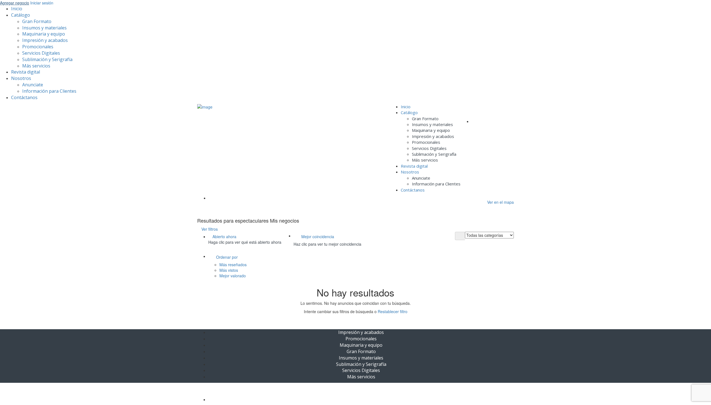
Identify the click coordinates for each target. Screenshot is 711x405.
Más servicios (36, 66)
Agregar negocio (14, 3)
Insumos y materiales (44, 28)
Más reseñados (233, 264)
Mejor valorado (232, 275)
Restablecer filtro (392, 311)
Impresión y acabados (45, 40)
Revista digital (25, 72)
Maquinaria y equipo (43, 34)
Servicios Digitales (41, 53)
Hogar (213, 198)
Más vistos (228, 270)
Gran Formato (36, 21)
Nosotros (21, 78)
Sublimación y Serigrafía (47, 59)
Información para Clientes (49, 91)
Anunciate (32, 85)
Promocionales (37, 47)
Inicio (16, 9)
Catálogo (20, 15)
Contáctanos (24, 97)
